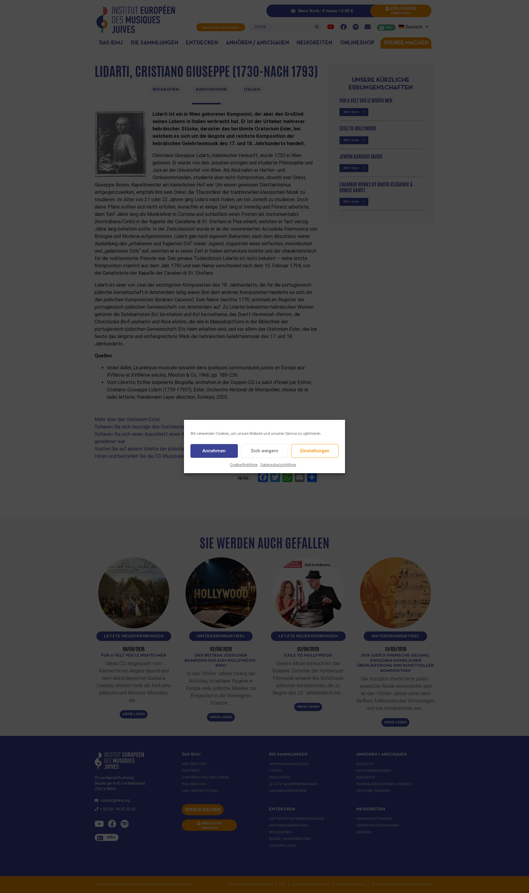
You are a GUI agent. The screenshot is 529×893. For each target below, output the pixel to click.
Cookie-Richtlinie (243, 465)
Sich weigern (264, 451)
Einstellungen (314, 451)
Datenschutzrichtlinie (278, 465)
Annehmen (214, 451)
